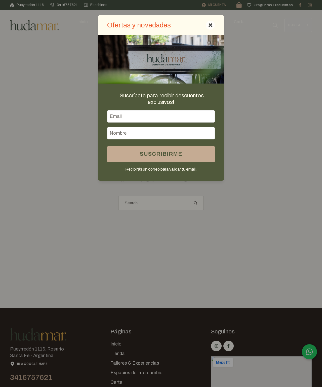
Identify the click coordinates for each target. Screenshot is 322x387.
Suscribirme (161, 154)
